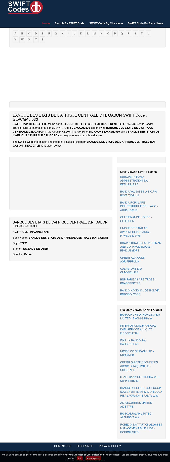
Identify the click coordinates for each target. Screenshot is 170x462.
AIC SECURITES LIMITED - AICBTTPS (137, 404)
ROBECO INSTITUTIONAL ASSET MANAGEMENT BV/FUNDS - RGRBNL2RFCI (141, 428)
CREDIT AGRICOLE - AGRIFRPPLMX (133, 259)
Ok (79, 458)
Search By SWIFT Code (69, 23)
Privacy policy (93, 458)
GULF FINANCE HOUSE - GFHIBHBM (136, 219)
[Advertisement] (87, 74)
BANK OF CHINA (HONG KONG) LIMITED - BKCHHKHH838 (140, 316)
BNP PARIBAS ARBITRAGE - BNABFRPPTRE (138, 281)
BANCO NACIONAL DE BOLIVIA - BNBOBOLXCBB (140, 292)
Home (46, 23)
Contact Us (62, 446)
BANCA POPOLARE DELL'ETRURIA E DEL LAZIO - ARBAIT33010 (139, 206)
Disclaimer (85, 446)
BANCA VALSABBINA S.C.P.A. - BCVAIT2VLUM (139, 193)
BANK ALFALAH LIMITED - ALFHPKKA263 (136, 415)
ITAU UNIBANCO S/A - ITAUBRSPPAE (133, 342)
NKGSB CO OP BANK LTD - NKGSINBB (137, 353)
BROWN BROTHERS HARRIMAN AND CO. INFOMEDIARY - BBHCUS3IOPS (140, 246)
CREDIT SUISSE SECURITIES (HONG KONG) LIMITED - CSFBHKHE (139, 366)
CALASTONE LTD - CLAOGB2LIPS (131, 270)
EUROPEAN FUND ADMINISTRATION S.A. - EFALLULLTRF (135, 180)
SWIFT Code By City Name (106, 23)
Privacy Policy (110, 446)
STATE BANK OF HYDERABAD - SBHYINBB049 (140, 379)
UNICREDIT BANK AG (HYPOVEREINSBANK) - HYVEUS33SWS (135, 232)
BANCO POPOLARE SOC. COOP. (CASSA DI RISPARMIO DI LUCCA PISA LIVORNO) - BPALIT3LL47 (141, 391)
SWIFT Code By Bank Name (145, 23)
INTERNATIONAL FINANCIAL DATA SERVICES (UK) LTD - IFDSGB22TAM (138, 329)
